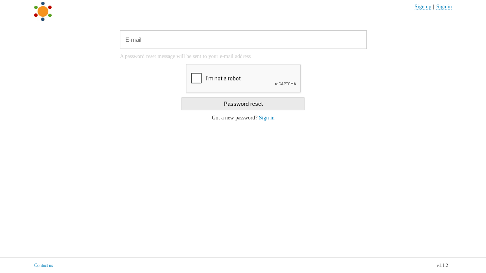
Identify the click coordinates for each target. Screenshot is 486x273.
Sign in (267, 118)
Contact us (43, 265)
